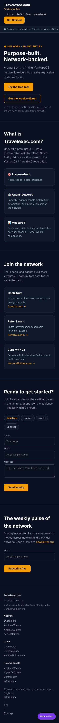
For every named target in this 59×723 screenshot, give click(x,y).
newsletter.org (45, 541)
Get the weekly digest (22, 98)
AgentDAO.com (12, 629)
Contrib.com (10, 646)
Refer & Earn (24, 14)
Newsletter (40, 14)
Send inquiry (16, 487)
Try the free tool (18, 87)
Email (7, 448)
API (6, 705)
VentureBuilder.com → (21, 363)
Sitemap (8, 713)
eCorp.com (10, 620)
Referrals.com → (18, 335)
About (10, 14)
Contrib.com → (17, 306)
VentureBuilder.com (14, 655)
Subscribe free (17, 568)
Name (7, 435)
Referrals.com (11, 651)
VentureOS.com (12, 625)
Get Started (14, 20)
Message (8, 461)
